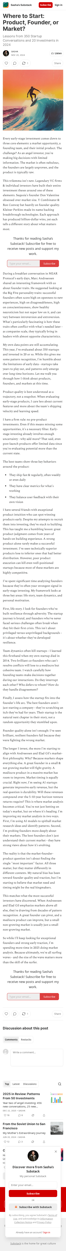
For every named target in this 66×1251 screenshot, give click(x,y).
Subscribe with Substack (35, 1207)
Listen (58, 53)
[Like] (6, 63)
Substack (15, 1243)
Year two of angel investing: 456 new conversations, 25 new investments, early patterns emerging (22, 1104)
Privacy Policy (44, 1222)
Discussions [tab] (29, 1084)
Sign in (58, 5)
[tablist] (18, 1039)
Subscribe (45, 5)
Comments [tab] (11, 1039)
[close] (56, 1151)
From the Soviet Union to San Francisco (24, 1126)
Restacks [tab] (26, 1039)
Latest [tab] (16, 1084)
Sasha (14, 51)
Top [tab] (7, 1084)
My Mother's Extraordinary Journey (24, 1133)
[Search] (59, 1084)
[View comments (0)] (14, 63)
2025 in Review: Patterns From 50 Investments (21, 1096)
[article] (33, 1104)
